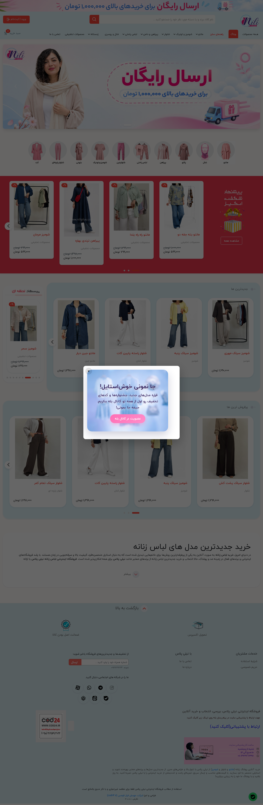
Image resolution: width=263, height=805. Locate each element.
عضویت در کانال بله (128, 418)
